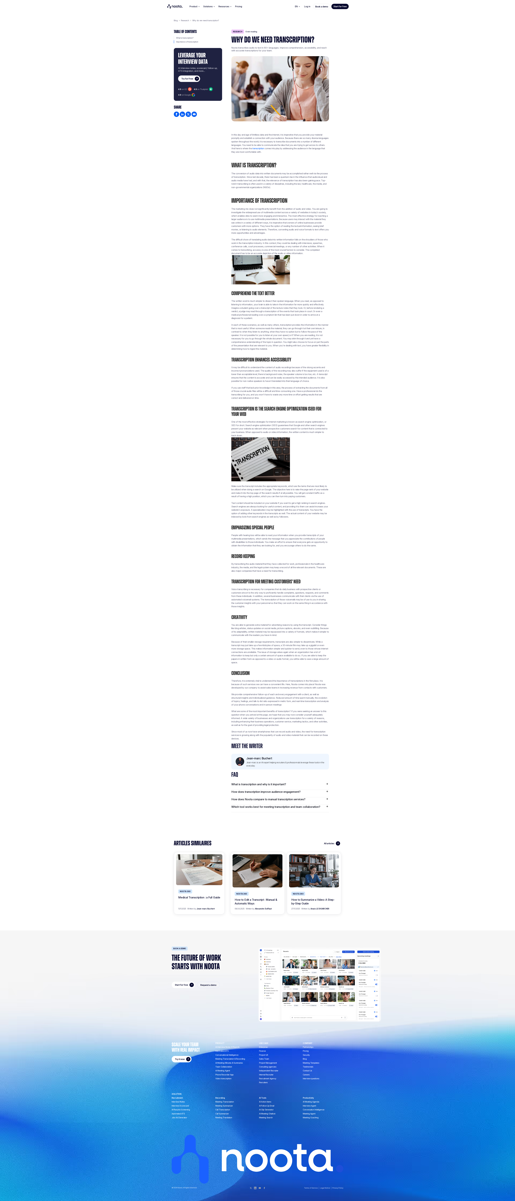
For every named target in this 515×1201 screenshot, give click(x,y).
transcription (258, 148)
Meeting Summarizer (224, 1106)
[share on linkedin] (182, 114)
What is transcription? (184, 38)
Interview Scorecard (180, 1106)
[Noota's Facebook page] (264, 1188)
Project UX (263, 1055)
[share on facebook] (176, 114)
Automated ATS (222, 1051)
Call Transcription (222, 1109)
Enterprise (263, 1047)
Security (306, 1055)
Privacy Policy (337, 1188)
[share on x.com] (188, 114)
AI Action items (265, 1102)
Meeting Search (266, 1117)
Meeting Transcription (224, 1102)
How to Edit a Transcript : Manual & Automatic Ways (256, 901)
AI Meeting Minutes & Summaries (229, 1063)
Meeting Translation (223, 1117)
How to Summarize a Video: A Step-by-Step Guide (313, 901)
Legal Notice (325, 1188)
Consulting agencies (267, 1067)
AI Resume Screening (181, 1109)
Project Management (268, 1063)
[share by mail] (194, 114)
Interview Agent (309, 1106)
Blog (305, 1059)
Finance (262, 1051)
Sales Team (264, 1059)
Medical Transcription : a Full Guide (199, 897)
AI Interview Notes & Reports (227, 1047)
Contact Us (307, 1070)
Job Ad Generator (179, 1117)
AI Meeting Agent (222, 1070)
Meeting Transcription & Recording (230, 1059)
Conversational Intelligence (226, 1055)
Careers (306, 1074)
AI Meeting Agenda (311, 1102)
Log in (307, 6)
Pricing (238, 6)
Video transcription (223, 1078)
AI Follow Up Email (266, 1106)
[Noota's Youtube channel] (260, 1188)
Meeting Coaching (311, 1117)
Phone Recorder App (224, 1074)
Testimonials (308, 1067)
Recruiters (263, 1082)
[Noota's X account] (250, 1188)
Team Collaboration (223, 1067)
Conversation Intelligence (313, 1109)
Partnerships (308, 1047)
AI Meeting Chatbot (267, 1114)
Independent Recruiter (268, 1070)
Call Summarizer (222, 1114)
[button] (194, 6)
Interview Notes (178, 1102)
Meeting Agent (309, 1114)
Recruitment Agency (267, 1078)
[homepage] (175, 6)
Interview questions (311, 1078)
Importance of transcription (187, 42)
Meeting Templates (311, 1063)
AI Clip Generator (266, 1109)
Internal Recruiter (266, 1074)
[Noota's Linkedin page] (255, 1188)
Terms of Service (311, 1188)
